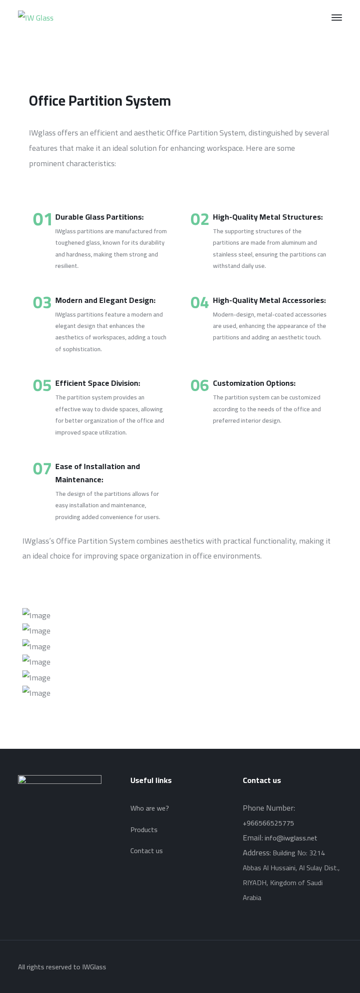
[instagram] (56, 853)
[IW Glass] (36, 17)
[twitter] (20, 853)
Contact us (146, 850)
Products (144, 829)
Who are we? (149, 808)
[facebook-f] (32, 853)
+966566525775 (268, 822)
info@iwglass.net (291, 837)
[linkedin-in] (44, 853)
